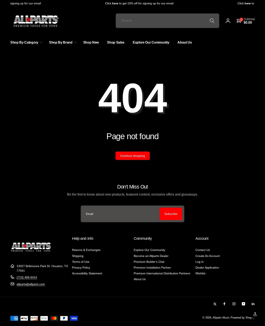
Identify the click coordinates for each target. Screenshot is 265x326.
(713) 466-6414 (27, 277)
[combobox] (167, 20)
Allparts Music (221, 317)
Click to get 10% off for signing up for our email (138, 3)
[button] (246, 20)
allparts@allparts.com (31, 284)
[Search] (212, 21)
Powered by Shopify (243, 317)
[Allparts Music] (31, 256)
